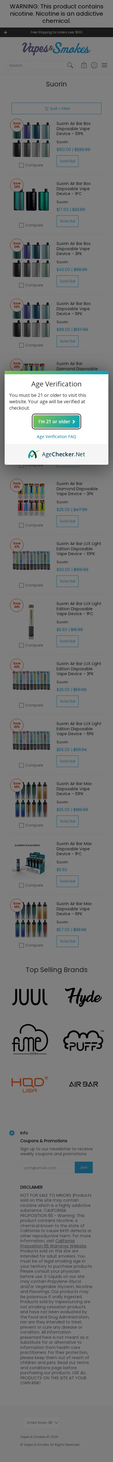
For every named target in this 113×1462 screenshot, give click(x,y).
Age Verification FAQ (56, 436)
